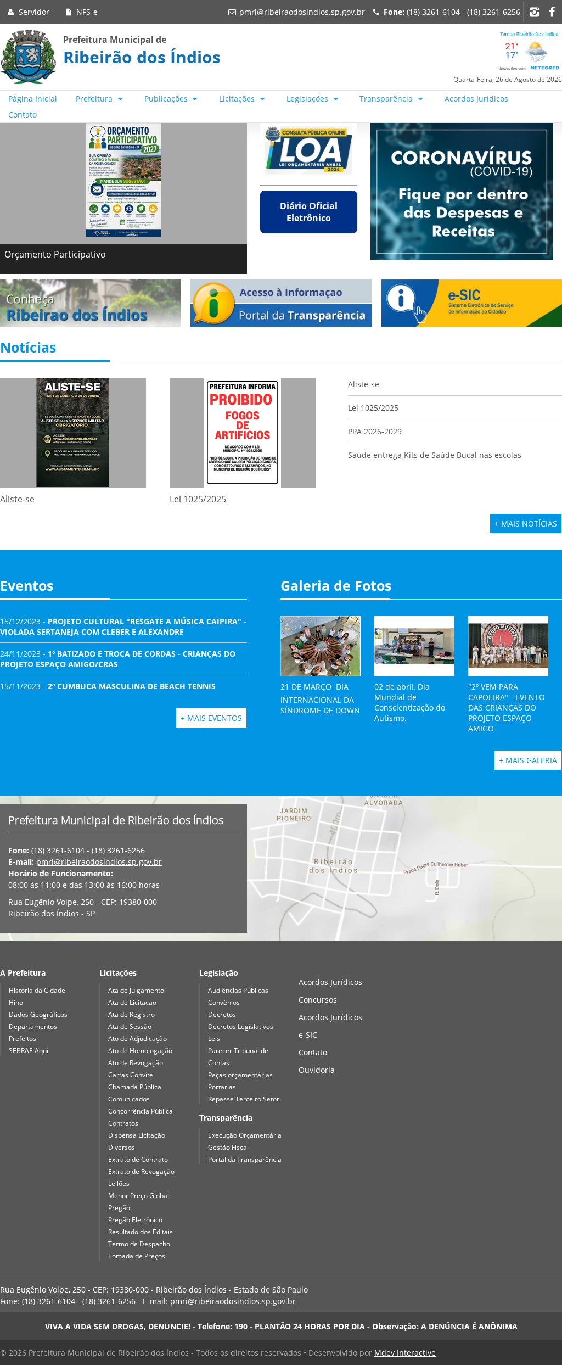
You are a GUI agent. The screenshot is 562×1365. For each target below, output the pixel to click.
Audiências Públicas (238, 990)
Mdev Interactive (405, 1352)
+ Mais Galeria (528, 760)
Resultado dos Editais (140, 1232)
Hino (16, 1002)
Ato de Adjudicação (137, 1038)
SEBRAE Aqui (28, 1050)
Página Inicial (32, 98)
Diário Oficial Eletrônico (309, 212)
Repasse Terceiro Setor (243, 1099)
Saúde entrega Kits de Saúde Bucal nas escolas (434, 455)
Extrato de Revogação (141, 1171)
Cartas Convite (130, 1074)
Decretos (222, 1014)
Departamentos (33, 1026)
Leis (214, 1038)
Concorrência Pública (140, 1111)
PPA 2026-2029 (375, 431)
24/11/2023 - (117, 658)
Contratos (123, 1123)
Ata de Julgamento (136, 990)
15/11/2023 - (108, 686)
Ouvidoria (317, 1070)
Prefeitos (22, 1038)
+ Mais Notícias (525, 523)
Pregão (119, 1207)
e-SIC (308, 1035)
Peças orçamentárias (240, 1074)
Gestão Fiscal (228, 1147)
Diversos (121, 1147)
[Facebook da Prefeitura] (551, 11)
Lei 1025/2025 (373, 407)
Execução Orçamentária (245, 1135)
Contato (22, 114)
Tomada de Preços (136, 1256)
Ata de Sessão (129, 1026)
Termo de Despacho (139, 1244)
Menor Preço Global (138, 1195)
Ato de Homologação (140, 1050)
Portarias (222, 1087)
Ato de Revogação (135, 1062)
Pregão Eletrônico (135, 1219)
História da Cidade (37, 990)
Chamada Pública (134, 1087)
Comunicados (129, 1099)
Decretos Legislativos (240, 1026)
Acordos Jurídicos (476, 98)
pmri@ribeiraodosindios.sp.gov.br (302, 12)
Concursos (318, 999)
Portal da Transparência (245, 1159)
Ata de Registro (131, 1014)
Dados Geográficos (38, 1014)
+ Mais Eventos (211, 718)
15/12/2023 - (123, 626)
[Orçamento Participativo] (123, 180)
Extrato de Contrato (138, 1159)
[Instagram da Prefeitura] (534, 11)
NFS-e (86, 12)
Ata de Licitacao (132, 1002)
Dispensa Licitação (136, 1135)
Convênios (224, 1002)
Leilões (119, 1183)
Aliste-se (363, 384)
